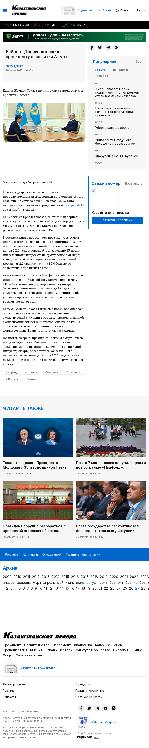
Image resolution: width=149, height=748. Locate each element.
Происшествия (15, 650)
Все (138, 61)
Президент (14, 66)
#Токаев (31, 372)
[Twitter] (100, 47)
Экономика (83, 645)
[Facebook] (92, 47)
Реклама (11, 554)
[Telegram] (108, 47)
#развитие (74, 372)
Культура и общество (92, 650)
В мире (137, 650)
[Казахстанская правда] (29, 10)
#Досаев (12, 379)
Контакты (30, 554)
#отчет (31, 379)
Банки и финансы (108, 645)
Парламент (61, 645)
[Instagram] (114, 708)
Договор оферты (14, 684)
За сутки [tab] (101, 69)
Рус (139, 10)
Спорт (8, 655)
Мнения (36, 650)
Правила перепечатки (83, 554)
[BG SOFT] (95, 735)
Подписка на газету (88, 697)
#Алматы (52, 372)
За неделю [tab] (120, 69)
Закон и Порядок (58, 650)
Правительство (36, 645)
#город (11, 372)
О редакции (51, 554)
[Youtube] (105, 708)
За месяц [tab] (101, 76)
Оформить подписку (117, 220)
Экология (120, 650)
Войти (107, 10)
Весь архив (134, 183)
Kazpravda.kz (75, 205)
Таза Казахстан (29, 655)
